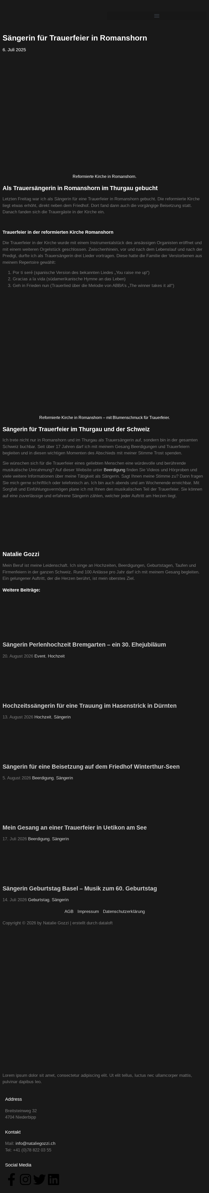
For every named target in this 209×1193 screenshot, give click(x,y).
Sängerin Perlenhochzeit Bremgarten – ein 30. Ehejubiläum (84, 644)
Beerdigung (114, 469)
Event (39, 656)
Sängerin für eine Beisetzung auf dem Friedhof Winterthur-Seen (91, 766)
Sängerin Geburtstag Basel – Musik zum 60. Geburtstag (80, 888)
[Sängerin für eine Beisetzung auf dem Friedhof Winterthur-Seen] (22, 757)
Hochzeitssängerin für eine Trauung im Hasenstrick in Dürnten (90, 705)
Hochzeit (56, 656)
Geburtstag (38, 899)
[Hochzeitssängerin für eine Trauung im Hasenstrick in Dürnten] (22, 696)
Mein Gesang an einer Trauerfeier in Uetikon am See (75, 827)
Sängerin (62, 717)
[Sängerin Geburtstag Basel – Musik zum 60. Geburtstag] (22, 879)
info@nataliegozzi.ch (35, 1143)
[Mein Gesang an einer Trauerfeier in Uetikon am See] (22, 818)
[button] (156, 16)
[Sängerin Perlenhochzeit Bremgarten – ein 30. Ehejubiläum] (22, 635)
